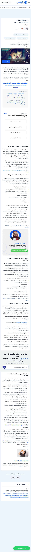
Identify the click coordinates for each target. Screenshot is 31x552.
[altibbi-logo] (21, 3)
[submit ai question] (4, 367)
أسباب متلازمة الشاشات (10, 38)
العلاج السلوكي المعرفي (21, 322)
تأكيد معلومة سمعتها (15, 132)
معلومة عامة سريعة (15, 121)
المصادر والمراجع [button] (21, 484)
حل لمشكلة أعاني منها (15, 138)
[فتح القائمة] (28, 2)
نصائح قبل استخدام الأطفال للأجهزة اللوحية (14, 425)
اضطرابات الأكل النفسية (21, 461)
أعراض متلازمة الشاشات (19, 34)
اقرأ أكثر (20, 466)
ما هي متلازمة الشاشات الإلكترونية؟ (15, 93)
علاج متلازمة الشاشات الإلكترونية (16, 101)
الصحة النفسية (6, 7)
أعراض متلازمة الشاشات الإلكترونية (15, 95)
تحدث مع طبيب (6, 61)
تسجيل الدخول (4, 2)
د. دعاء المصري (21, 42)
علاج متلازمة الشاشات (22, 38)
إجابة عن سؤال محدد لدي (15, 127)
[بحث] (9, 2)
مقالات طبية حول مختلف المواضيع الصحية (18, 7)
